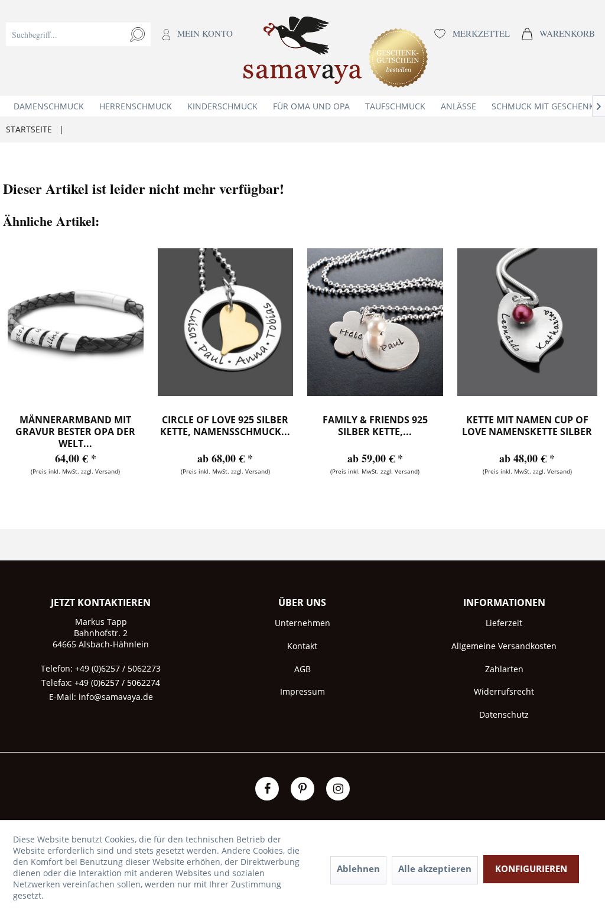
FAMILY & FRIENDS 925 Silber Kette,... (375, 426)
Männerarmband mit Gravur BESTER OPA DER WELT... (75, 432)
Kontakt (302, 646)
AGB (302, 669)
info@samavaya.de (116, 696)
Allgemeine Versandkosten (504, 646)
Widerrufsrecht (504, 691)
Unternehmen (302, 622)
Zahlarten (504, 669)
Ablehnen (358, 868)
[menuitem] (119, 48)
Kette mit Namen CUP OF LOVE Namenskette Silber (527, 426)
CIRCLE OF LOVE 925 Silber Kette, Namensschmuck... (225, 426)
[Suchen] (137, 34)
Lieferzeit (504, 622)
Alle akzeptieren (434, 868)
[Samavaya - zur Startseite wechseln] (302, 54)
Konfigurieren (531, 868)
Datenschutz (504, 714)
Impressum (302, 691)
